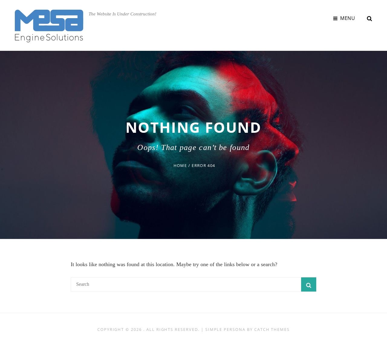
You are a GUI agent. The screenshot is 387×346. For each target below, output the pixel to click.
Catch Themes (272, 329)
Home (180, 165)
